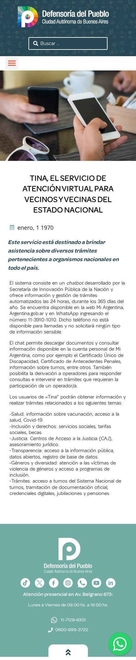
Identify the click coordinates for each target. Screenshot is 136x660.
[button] (11, 63)
